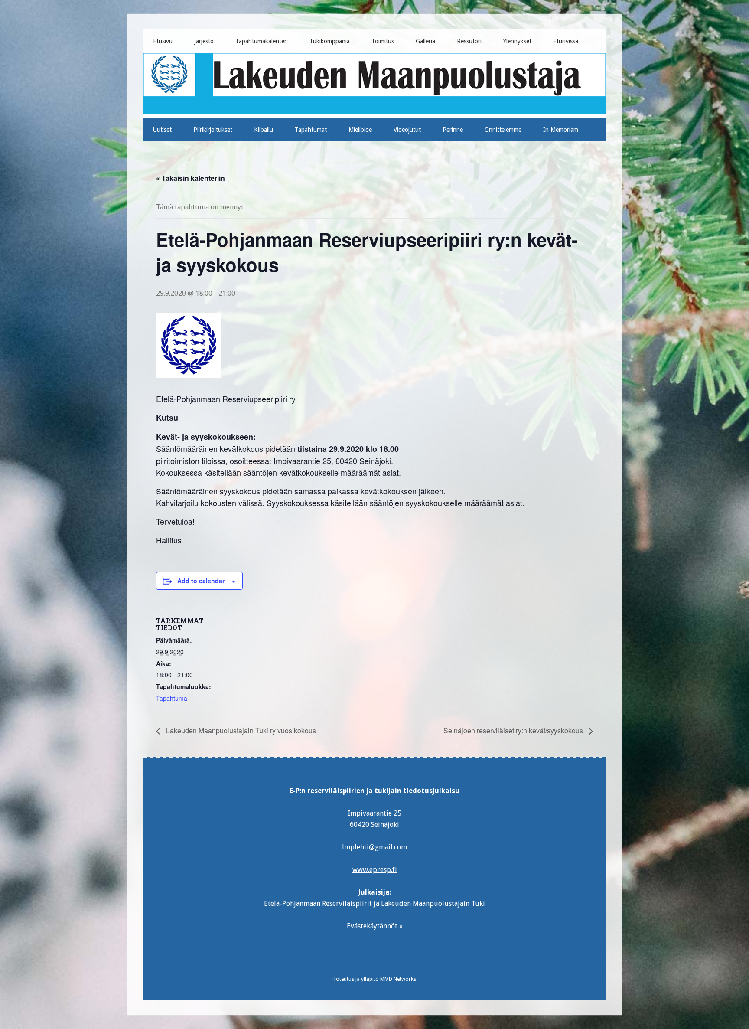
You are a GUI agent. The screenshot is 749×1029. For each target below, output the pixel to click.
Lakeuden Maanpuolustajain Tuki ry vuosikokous (240, 730)
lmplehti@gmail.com (374, 847)
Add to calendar (201, 580)
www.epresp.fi (374, 870)
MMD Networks (398, 979)
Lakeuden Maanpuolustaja (375, 82)
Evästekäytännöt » (375, 926)
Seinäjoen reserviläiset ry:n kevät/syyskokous (514, 730)
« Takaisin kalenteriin (190, 178)
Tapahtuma (171, 698)
